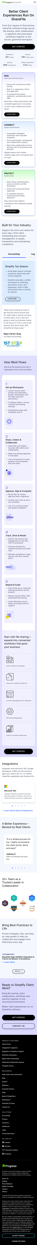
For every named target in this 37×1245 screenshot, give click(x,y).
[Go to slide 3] (18, 805)
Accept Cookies (18, 1235)
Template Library (8, 1066)
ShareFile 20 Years (8, 1103)
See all (17, 971)
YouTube (7, 1146)
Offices (4, 1192)
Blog (3, 1078)
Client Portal (6, 1044)
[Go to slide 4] (21, 805)
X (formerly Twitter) (11, 1150)
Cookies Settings (18, 1241)
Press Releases (7, 1184)
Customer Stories (8, 1089)
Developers (6, 1100)
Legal (4, 1130)
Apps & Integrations (9, 1096)
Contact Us (18, 1026)
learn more (11, 114)
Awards (4, 1181)
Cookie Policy (16, 1227)
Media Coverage (7, 1186)
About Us (5, 1178)
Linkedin (7, 1142)
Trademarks (5, 1208)
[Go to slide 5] (24, 805)
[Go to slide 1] (12, 805)
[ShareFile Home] (11, 2)
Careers (5, 1189)
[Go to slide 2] (15, 805)
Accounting (6, 1115)
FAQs (4, 1092)
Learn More (12, 299)
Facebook (7, 1154)
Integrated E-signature (10, 1048)
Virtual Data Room (8, 1134)
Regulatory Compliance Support (13, 1051)
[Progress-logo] (9, 1166)
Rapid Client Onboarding (10, 1059)
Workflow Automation (9, 1055)
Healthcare (6, 1126)
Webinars (5, 1085)
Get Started (18, 47)
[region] (18, 1229)
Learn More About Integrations (18, 810)
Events (4, 1082)
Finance (5, 1119)
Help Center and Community (11, 1074)
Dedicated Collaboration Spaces (13, 1062)
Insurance (5, 1123)
